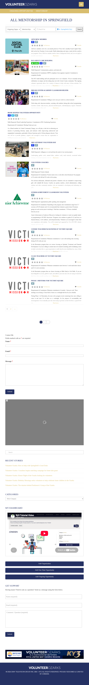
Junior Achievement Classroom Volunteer (50, 192)
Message (9, 361)
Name (8, 341)
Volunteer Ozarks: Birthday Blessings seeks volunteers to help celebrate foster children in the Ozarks (39, 480)
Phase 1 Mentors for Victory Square (47, 281)
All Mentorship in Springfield (41, 20)
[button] (81, 4)
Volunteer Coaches (40, 162)
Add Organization (44, 563)
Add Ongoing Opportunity (44, 577)
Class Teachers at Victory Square (46, 256)
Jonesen (45, 674)
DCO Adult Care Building (42, 60)
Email (8, 351)
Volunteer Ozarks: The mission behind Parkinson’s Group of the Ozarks (29, 485)
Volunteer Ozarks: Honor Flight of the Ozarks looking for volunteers (28, 475)
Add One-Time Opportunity (44, 570)
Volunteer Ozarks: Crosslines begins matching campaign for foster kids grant (31, 470)
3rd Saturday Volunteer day (43, 142)
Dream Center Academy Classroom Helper (49, 90)
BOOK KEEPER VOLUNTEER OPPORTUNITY (24, 113)
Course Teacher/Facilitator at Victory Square (51, 229)
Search (80, 29)
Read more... (56, 56)
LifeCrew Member (39, 39)
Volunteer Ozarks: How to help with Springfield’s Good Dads (26, 465)
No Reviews (47, 45)
